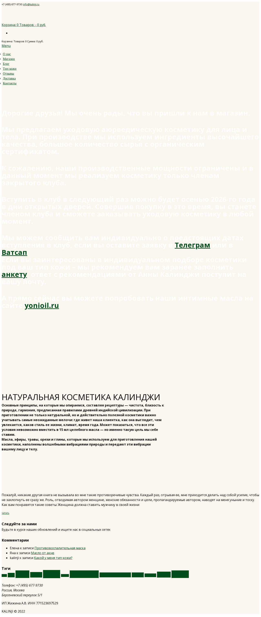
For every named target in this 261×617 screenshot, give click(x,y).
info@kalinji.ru (31, 4)
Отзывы (8, 73)
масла (51, 574)
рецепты (150, 575)
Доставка (9, 78)
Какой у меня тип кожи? (53, 558)
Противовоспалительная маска (59, 548)
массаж (65, 575)
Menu (6, 46)
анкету (14, 274)
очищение (84, 574)
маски (36, 575)
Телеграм (192, 245)
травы (164, 575)
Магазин (9, 59)
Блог (6, 64)
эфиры (180, 574)
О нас (7, 54)
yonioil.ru (42, 305)
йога (11, 575)
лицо (22, 574)
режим (138, 574)
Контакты (10, 83)
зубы (4, 575)
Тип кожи (10, 68)
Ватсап (14, 252)
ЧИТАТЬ (5, 513)
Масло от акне (42, 553)
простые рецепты (115, 574)
